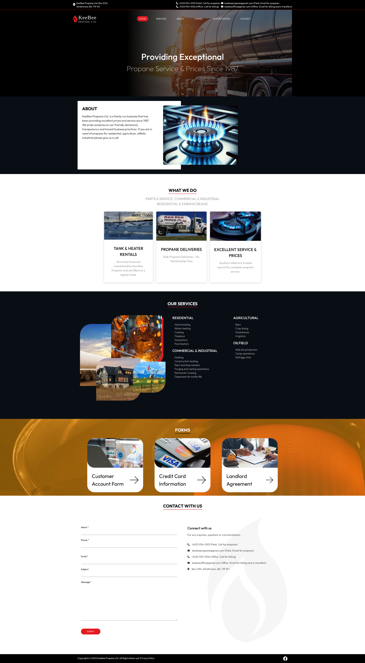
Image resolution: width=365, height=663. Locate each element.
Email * (84, 556)
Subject (85, 569)
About (180, 18)
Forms (198, 18)
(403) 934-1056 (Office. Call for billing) (199, 6)
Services (161, 18)
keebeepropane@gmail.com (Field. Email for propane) (251, 3)
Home (142, 18)
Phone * (85, 540)
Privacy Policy (147, 658)
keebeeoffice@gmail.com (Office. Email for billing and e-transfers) (258, 6)
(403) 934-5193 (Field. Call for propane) (200, 3)
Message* (86, 582)
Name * (85, 527)
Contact (245, 18)
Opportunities (221, 18)
